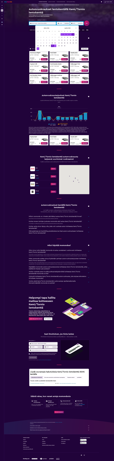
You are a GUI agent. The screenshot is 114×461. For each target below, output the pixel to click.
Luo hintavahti (82, 404)
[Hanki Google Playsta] (83, 440)
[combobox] (32, 20)
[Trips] (2, 19)
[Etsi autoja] (2, 10)
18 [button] (40, 42)
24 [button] (37, 45)
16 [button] (55, 40)
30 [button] (55, 45)
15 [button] (52, 40)
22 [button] (52, 42)
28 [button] (49, 45)
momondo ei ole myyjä (35, 425)
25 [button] (40, 45)
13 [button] (46, 40)
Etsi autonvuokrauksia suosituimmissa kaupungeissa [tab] (54, 377)
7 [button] (49, 37)
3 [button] (67, 34)
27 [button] (46, 45)
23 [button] (55, 42)
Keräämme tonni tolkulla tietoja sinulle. (38, 427)
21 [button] (49, 42)
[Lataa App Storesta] (83, 443)
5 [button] (43, 37)
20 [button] (46, 42)
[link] (44, 59)
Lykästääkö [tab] (79, 377)
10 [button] (37, 40)
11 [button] (40, 40)
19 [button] (43, 42)
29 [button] (52, 45)
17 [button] (67, 40)
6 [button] (46, 37)
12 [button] (43, 40)
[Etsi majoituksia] (2, 8)
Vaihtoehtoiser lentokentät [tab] (36, 377)
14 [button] (49, 40)
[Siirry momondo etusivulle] (8, 1)
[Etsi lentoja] (2, 5)
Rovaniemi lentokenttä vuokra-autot (37, 383)
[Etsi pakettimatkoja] (2, 13)
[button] (2, 2)
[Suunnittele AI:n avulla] (2, 15)
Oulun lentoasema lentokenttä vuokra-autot (67, 383)
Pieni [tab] (59, 106)
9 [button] (64, 37)
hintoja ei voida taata (58, 422)
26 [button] (43, 45)
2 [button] (64, 34)
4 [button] (70, 34)
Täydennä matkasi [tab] (70, 377)
